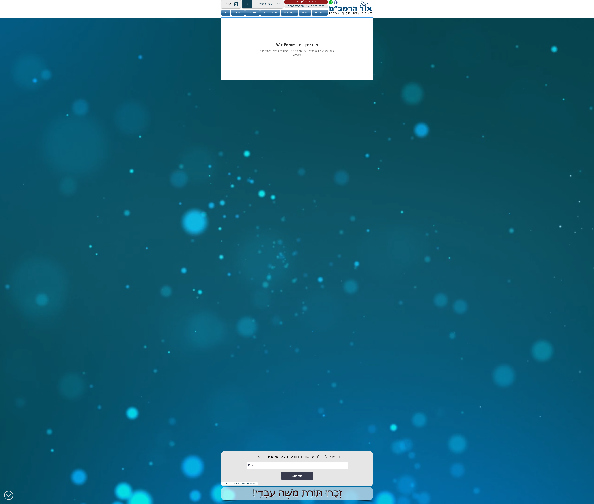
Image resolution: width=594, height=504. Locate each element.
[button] (306, 2)
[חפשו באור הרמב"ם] (247, 4)
